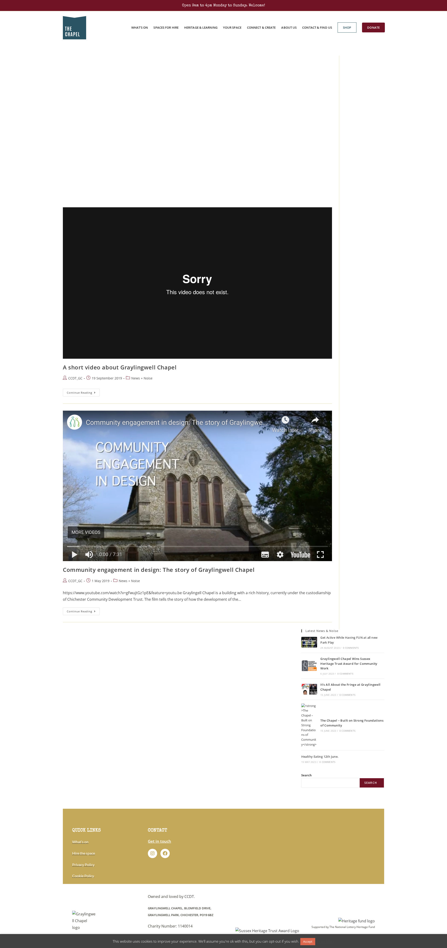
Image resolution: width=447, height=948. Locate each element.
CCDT (189, 896)
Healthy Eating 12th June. (320, 756)
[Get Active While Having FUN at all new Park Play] (309, 642)
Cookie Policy (83, 875)
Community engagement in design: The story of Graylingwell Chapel (158, 569)
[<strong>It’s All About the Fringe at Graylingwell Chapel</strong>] (309, 689)
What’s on (80, 841)
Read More (325, 941)
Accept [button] (307, 941)
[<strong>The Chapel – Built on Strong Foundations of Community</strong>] (309, 725)
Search (306, 775)
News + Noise (141, 378)
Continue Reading (83, 391)
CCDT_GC (75, 378)
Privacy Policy (83, 864)
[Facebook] (165, 853)
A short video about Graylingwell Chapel (119, 367)
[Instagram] (152, 853)
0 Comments (351, 647)
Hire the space (83, 853)
